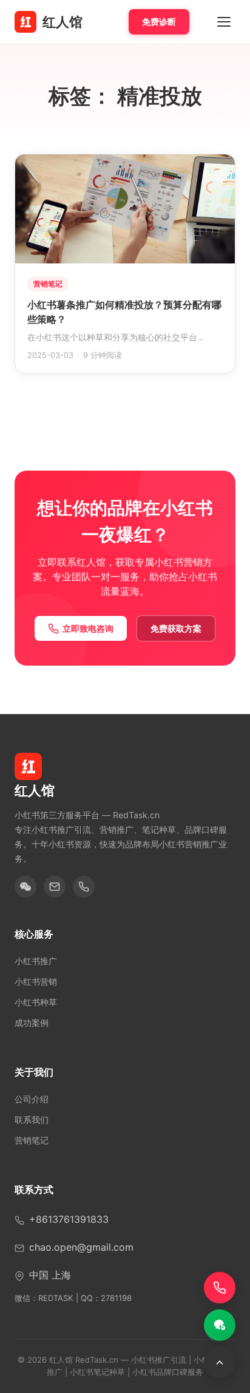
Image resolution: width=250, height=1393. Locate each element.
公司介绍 (32, 1099)
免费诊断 (159, 21)
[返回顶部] (219, 1362)
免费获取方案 (175, 628)
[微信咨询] (219, 1325)
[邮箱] (55, 887)
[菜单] (223, 21)
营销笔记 (32, 1140)
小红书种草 (36, 1002)
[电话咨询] (219, 1287)
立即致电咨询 (87, 628)
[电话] (84, 887)
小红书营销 (36, 981)
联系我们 (32, 1119)
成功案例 (32, 1022)
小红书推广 (36, 961)
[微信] (25, 887)
